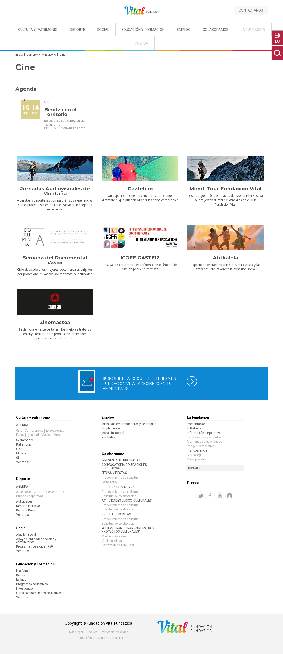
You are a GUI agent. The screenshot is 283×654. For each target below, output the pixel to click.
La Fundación (253, 30)
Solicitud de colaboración (119, 496)
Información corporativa (204, 433)
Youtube (220, 495)
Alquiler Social (26, 534)
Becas (20, 575)
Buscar (277, 53)
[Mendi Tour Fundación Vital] (225, 168)
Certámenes (25, 440)
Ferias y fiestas (114, 472)
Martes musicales (114, 536)
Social (103, 30)
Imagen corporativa (200, 446)
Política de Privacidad (114, 632)
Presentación (196, 424)
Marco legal (195, 455)
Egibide (21, 579)
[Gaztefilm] (140, 168)
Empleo (184, 30)
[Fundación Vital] (22, 22)
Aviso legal (76, 632)
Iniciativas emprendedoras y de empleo (129, 424)
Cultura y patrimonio (41, 54)
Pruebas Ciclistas (116, 514)
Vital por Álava (112, 540)
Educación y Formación (142, 30)
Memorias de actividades (204, 441)
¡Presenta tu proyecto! (121, 460)
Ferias (20, 435)
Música (46, 435)
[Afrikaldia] (225, 237)
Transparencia (197, 450)
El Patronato (195, 428)
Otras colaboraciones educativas (39, 593)
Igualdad (33, 435)
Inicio (19, 54)
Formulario (109, 482)
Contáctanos (251, 10)
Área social (24, 492)
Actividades (24, 501)
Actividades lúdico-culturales (127, 500)
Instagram (229, 495)
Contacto (195, 468)
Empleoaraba (111, 428)
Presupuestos (197, 459)
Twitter (200, 495)
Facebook (210, 495)
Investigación (25, 588)
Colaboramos (215, 30)
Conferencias (34, 430)
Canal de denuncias (110, 637)
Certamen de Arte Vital (118, 545)
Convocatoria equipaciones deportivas (124, 466)
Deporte (77, 30)
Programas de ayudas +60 (34, 546)
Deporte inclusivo (28, 506)
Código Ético (86, 637)
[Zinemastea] (54, 302)
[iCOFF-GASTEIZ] (140, 237)
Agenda (22, 425)
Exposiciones (55, 430)
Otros (57, 435)
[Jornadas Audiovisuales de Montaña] (54, 168)
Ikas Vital (22, 571)
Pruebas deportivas (29, 496)
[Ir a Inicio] (141, 10)
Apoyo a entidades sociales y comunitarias (36, 540)
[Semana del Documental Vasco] (54, 237)
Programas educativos (32, 584)
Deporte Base (25, 510)
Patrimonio (24, 444)
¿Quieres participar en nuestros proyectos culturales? (128, 530)
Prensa (141, 43)
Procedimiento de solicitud (120, 477)
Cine (47, 102)
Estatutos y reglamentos (204, 437)
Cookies (92, 632)
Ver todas (23, 462)
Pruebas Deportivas (118, 487)
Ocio (19, 449)
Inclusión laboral (113, 433)
